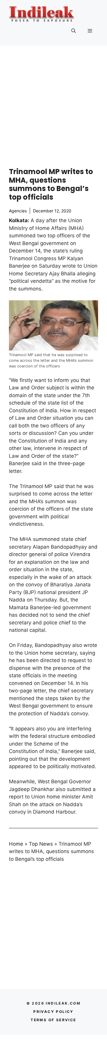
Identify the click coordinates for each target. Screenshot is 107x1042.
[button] (73, 31)
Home (16, 844)
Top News (41, 844)
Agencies (18, 210)
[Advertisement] (53, 102)
